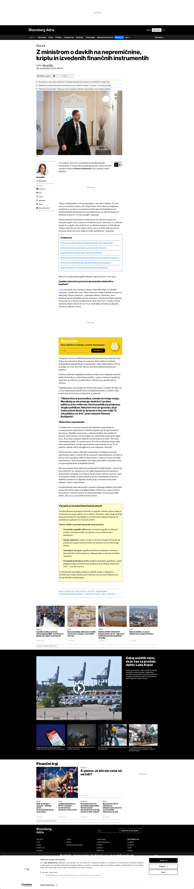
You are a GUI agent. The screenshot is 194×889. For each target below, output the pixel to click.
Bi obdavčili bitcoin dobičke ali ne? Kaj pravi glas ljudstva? (81, 253)
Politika (58, 37)
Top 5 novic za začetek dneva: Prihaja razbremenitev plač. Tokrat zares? (87, 243)
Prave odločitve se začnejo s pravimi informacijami (83, 345)
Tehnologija (90, 37)
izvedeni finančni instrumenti (71, 594)
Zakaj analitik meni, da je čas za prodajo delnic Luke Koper (141, 661)
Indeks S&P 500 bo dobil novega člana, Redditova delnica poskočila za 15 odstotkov (50, 748)
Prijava (148, 30)
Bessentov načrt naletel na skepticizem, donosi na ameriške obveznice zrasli (112, 808)
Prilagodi (162, 866)
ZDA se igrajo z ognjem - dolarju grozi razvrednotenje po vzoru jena (45, 808)
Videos (69, 839)
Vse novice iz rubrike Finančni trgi (46, 646)
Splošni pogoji (101, 839)
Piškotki (99, 845)
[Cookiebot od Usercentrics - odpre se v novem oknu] (27, 885)
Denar (38, 801)
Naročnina (156, 30)
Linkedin (130, 850)
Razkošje (79, 37)
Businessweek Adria (105, 37)
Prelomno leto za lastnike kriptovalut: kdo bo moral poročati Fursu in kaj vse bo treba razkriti (90, 808)
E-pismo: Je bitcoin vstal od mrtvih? (101, 772)
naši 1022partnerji (50, 863)
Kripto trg (84, 767)
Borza (69, 629)
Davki (103, 594)
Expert (118, 37)
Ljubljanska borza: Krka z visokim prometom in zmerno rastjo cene (68, 807)
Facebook (130, 842)
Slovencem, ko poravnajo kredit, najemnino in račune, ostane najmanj (85, 263)
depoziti (91, 591)
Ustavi (57, 76)
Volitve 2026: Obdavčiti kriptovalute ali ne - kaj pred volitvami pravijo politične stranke (111, 635)
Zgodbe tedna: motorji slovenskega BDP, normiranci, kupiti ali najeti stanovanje (50, 634)
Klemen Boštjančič (92, 594)
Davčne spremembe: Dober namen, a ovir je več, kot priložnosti (83, 248)
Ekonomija (42, 37)
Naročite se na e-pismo (130, 831)
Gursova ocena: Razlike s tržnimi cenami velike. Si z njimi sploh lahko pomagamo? (90, 258)
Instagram (130, 845)
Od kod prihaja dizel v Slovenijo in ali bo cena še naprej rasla (112, 748)
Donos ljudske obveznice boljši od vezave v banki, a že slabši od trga (81, 634)
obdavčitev (69, 591)
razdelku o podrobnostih (109, 880)
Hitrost (65, 76)
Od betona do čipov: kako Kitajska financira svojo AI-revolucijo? (81, 748)
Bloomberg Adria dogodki (75, 845)
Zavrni (163, 872)
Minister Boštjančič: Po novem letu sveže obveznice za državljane (84, 268)
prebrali (72, 496)
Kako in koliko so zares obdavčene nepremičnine (141, 633)
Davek (61, 591)
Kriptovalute (81, 591)
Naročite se (98, 350)
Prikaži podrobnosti (47, 885)
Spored (69, 842)
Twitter (129, 848)
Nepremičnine (101, 591)
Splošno (39, 629)
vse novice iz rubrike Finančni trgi (46, 821)
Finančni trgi (69, 37)
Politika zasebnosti (103, 842)
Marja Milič (48, 65)
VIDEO (31, 37)
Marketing (100, 850)
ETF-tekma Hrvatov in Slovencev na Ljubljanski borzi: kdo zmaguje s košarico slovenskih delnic (142, 749)
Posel (50, 37)
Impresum (100, 848)
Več (126, 37)
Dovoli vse (163, 860)
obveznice (111, 594)
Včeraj (61, 290)
